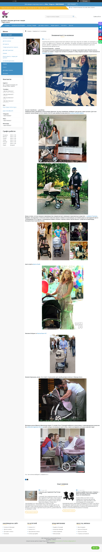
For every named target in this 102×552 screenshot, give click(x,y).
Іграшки (5, 53)
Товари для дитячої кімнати (10, 47)
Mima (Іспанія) (56, 533)
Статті (4, 67)
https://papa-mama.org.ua (9, 107)
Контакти (63, 25)
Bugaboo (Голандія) (58, 527)
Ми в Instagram (81, 527)
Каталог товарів (31, 25)
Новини (5, 64)
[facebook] (25, 479)
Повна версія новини (31, 512)
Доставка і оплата (43, 25)
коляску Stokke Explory (77, 113)
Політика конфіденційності (69, 541)
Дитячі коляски (7, 41)
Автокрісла (6, 44)
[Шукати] (73, 16)
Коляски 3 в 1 (32, 529)
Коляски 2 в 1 (32, 527)
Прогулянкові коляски (34, 531)
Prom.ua (59, 538)
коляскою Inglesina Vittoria (35, 427)
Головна (7, 25)
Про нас (71, 25)
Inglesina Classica (47, 53)
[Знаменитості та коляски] (33, 47)
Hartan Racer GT (42, 333)
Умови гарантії (55, 25)
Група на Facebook (82, 529)
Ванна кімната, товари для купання (10, 57)
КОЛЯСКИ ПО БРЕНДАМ (18, 25)
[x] (27, 479)
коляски (89, 216)
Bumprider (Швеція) (58, 529)
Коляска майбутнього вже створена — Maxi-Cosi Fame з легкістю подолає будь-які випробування (88, 493)
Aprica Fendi (36, 264)
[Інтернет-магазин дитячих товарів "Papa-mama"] (5, 14)
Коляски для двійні (33, 533)
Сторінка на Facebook (83, 533)
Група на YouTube (82, 531)
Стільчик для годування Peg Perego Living (49, 492)
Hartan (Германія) (57, 531)
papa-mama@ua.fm (8, 111)
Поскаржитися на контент (56, 541)
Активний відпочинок (8, 61)
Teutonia (94, 216)
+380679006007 (71, 4)
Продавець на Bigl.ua (51, 539)
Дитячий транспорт (8, 50)
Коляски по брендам (8, 38)
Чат (97, 547)
